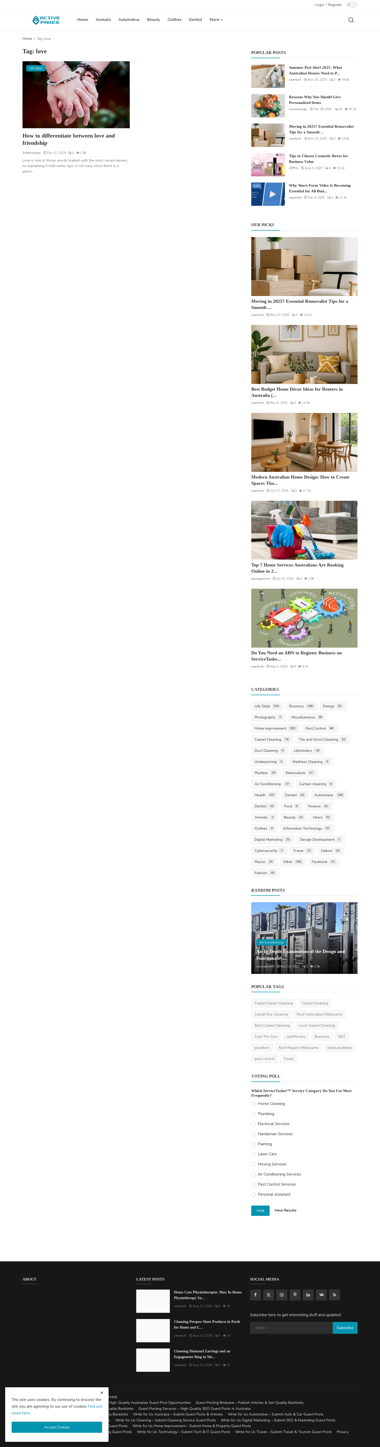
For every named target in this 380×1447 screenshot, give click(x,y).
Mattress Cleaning (310, 761)
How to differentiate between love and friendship (68, 139)
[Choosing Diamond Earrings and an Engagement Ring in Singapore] (153, 1360)
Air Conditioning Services (279, 1174)
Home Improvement (275, 728)
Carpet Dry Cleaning (271, 1014)
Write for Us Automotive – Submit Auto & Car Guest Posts (275, 1414)
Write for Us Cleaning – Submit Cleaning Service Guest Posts (165, 1420)
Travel (301, 850)
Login (319, 4)
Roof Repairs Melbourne (298, 1047)
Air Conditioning (272, 784)
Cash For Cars (266, 1036)
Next (348, 938)
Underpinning (268, 761)
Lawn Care (267, 1154)
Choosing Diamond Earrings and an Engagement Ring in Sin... (202, 1354)
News (321, 817)
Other (292, 861)
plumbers (262, 1047)
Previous (261, 938)
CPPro (293, 168)
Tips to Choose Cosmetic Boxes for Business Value (318, 159)
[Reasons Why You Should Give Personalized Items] (268, 105)
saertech (295, 80)
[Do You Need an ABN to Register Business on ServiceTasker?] (304, 618)
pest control (265, 1058)
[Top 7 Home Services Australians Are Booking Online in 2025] (304, 530)
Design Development (320, 839)
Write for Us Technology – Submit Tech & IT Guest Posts (183, 1431)
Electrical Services (274, 1123)
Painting (265, 1144)
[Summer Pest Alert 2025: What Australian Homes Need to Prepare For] (268, 76)
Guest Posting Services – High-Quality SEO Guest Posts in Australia (194, 1408)
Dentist (195, 19)
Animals (103, 19)
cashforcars (296, 1036)
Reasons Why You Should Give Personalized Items (315, 100)
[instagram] (281, 1295)
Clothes (175, 19)
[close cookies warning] (102, 1393)
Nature (330, 850)
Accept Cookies (57, 1427)
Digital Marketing (272, 839)
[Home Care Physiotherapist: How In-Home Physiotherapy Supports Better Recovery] (153, 1301)
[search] (351, 19)
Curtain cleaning (315, 784)
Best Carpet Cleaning (272, 1025)
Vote (260, 1210)
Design (332, 706)
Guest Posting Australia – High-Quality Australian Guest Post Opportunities (128, 1402)
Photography (268, 717)
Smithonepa (31, 153)
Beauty (153, 19)
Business (301, 706)
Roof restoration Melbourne (319, 1014)
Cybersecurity (269, 850)
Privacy (342, 1431)
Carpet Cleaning (271, 739)
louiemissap (298, 109)
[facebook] (255, 1295)
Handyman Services (275, 1134)
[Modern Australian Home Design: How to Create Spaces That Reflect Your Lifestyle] (304, 442)
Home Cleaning (271, 1103)
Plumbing (266, 1113)
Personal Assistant (274, 1194)
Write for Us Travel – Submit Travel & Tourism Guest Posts (283, 1431)
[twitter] (268, 1295)
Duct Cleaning (269, 750)
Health (264, 795)
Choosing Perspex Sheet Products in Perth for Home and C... (207, 1324)
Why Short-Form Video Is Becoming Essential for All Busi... (320, 188)
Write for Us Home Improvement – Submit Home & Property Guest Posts (192, 1425)
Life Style (267, 706)
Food (291, 806)
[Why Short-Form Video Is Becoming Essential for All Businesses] (268, 194)
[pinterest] (295, 1295)
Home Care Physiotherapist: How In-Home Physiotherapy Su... (208, 1295)
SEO (341, 1036)
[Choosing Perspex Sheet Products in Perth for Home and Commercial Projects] (153, 1330)
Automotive (129, 19)
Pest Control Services (277, 1184)
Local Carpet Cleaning (317, 1025)
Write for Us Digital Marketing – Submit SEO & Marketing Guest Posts (278, 1420)
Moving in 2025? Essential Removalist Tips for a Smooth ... (321, 129)
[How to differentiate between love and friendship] (76, 94)
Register (335, 4)
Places (263, 861)
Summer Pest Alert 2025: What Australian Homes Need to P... (315, 70)
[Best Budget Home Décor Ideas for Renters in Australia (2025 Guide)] (304, 354)
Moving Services (272, 1164)
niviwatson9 (265, 966)
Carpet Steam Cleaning (274, 1003)
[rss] (334, 1295)
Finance (318, 806)
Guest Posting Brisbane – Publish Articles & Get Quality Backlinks (250, 1402)
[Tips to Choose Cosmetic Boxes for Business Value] (268, 164)
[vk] (321, 1295)
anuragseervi (260, 579)
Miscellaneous (307, 717)
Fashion (264, 872)
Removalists (299, 772)
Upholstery (306, 750)
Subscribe (345, 1327)
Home (82, 19)
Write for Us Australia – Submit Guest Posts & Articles (178, 1414)
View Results (286, 1210)
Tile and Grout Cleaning (322, 739)
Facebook (323, 861)
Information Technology (306, 828)
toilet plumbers (339, 1047)
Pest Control (319, 728)
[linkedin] (308, 1295)
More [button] (215, 19)
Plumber (265, 772)
